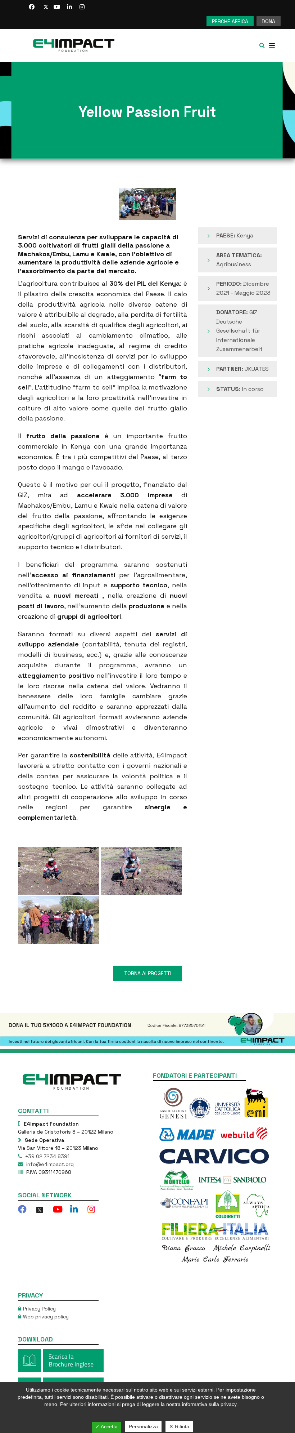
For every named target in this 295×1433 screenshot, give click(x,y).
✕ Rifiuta (179, 1426)
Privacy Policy (39, 1308)
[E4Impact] (75, 45)
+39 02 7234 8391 (46, 1156)
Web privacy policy (46, 1316)
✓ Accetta (106, 1426)
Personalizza (143, 1426)
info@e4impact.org (49, 1164)
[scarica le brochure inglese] (61, 1360)
